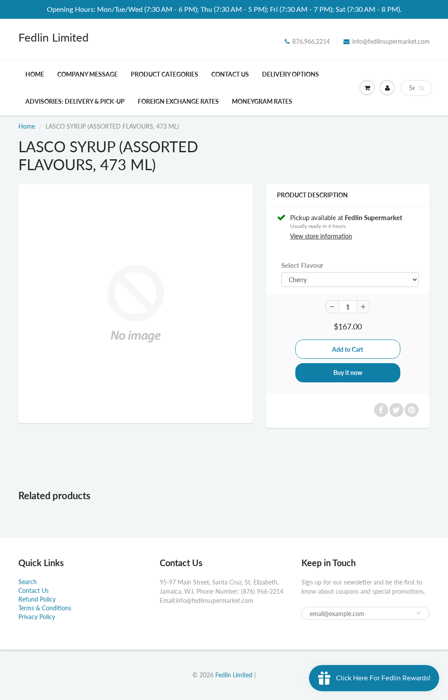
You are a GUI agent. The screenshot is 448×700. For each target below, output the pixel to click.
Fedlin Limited (53, 37)
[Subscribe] (419, 613)
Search (27, 581)
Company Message (87, 74)
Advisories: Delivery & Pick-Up (75, 101)
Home (34, 74)
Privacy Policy (36, 616)
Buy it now (347, 372)
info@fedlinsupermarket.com (391, 41)
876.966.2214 (311, 41)
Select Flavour (302, 265)
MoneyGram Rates (262, 101)
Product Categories (164, 74)
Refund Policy (37, 599)
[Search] (421, 88)
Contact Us (230, 74)
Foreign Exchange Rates (178, 101)
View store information (321, 236)
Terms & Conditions (44, 608)
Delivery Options (290, 74)
